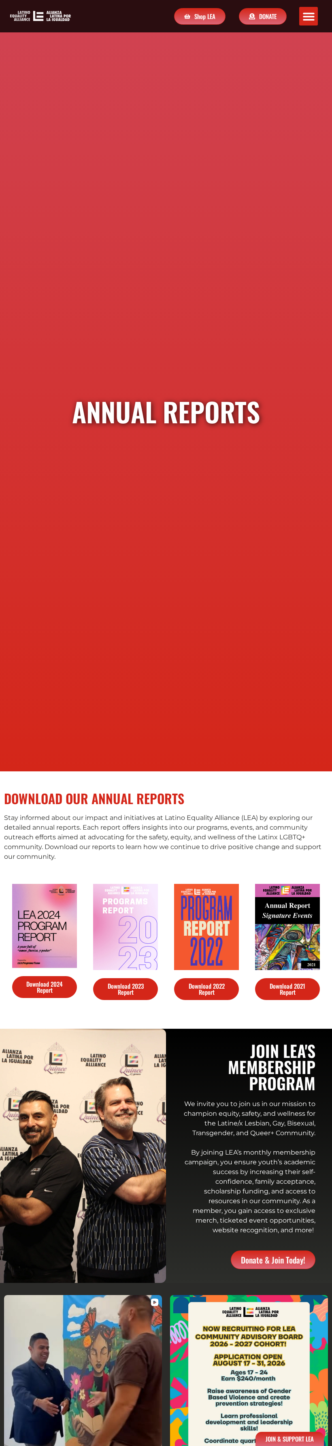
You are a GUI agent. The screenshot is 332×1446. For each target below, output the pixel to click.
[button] (308, 16)
